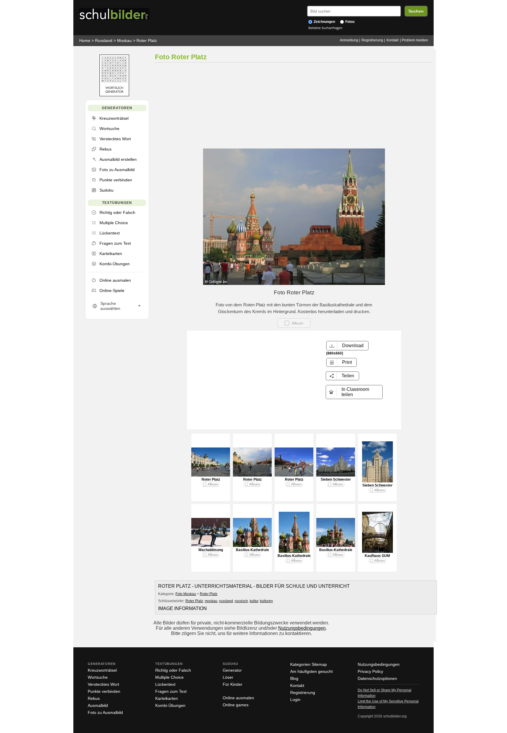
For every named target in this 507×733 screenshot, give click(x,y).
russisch (241, 601)
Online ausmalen (238, 697)
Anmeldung (349, 40)
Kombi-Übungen (170, 705)
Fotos (349, 22)
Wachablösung (210, 550)
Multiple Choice (169, 677)
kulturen (266, 601)
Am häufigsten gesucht (311, 671)
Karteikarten (166, 698)
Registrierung (372, 40)
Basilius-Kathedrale (252, 550)
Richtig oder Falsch (173, 670)
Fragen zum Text (171, 691)
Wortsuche (98, 677)
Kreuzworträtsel (102, 670)
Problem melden (415, 40)
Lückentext (165, 684)
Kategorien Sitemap (308, 664)
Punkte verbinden (104, 691)
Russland (103, 40)
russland (226, 601)
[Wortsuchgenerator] (114, 94)
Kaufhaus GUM (377, 556)
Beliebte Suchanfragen (325, 28)
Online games (236, 704)
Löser (228, 677)
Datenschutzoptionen (377, 678)
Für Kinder (232, 684)
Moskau (124, 40)
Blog (294, 678)
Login (295, 699)
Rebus (94, 698)
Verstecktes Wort (103, 684)
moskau (211, 601)
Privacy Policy (370, 671)
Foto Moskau (185, 594)
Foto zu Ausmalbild (105, 712)
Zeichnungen (324, 22)
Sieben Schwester (336, 479)
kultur (254, 601)
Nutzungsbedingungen (302, 628)
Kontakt (392, 40)
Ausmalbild (98, 705)
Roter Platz (146, 40)
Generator (232, 670)
